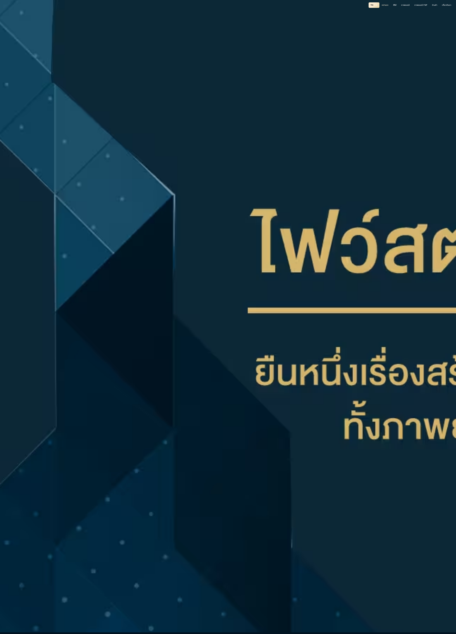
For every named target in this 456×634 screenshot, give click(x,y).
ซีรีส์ (394, 5)
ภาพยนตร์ (405, 5)
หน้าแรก (385, 5)
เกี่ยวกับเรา (446, 5)
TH (371, 5)
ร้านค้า (434, 5)
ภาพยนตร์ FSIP (420, 5)
